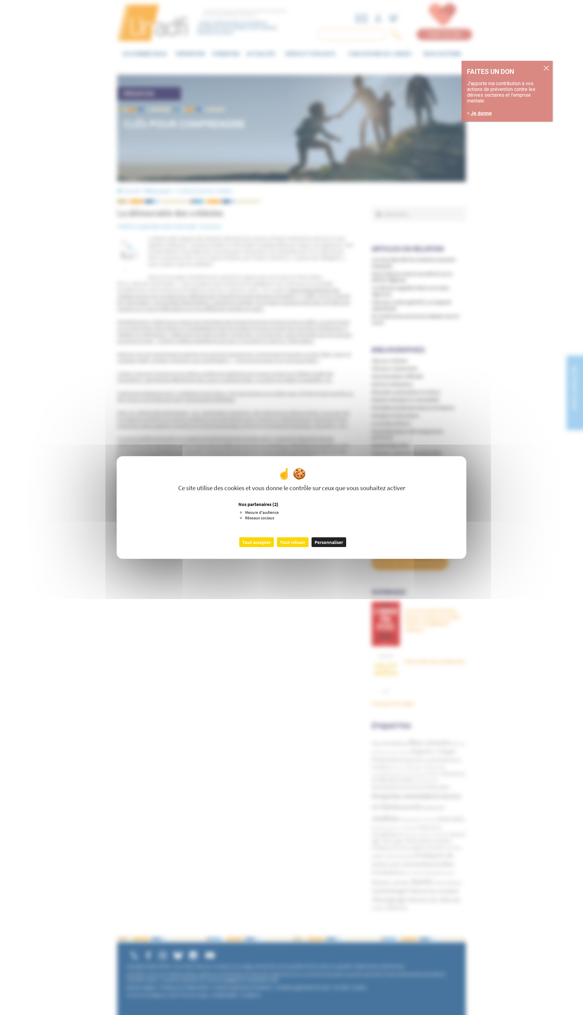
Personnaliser (329, 542)
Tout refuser (292, 542)
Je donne (481, 113)
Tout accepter (256, 542)
